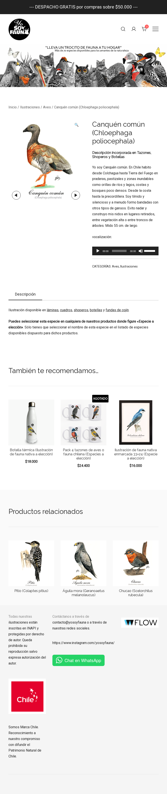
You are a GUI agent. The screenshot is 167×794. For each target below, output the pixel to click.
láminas (52, 310)
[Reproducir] (98, 251)
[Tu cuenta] (133, 29)
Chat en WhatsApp (83, 660)
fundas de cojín (117, 310)
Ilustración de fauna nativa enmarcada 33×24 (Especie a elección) (135, 454)
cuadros (66, 310)
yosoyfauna (104, 643)
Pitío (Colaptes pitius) (31, 591)
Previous (16, 195)
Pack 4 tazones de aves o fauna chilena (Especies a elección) (83, 454)
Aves (47, 107)
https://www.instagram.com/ (73, 643)
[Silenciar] (141, 251)
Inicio (12, 107)
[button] (76, 125)
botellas (96, 310)
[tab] (25, 294)
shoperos (81, 310)
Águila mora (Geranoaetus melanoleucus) (84, 593)
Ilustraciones (30, 107)
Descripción (25, 294)
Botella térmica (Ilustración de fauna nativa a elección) (31, 452)
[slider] (150, 250)
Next (75, 195)
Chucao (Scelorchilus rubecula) (136, 593)
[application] (125, 251)
